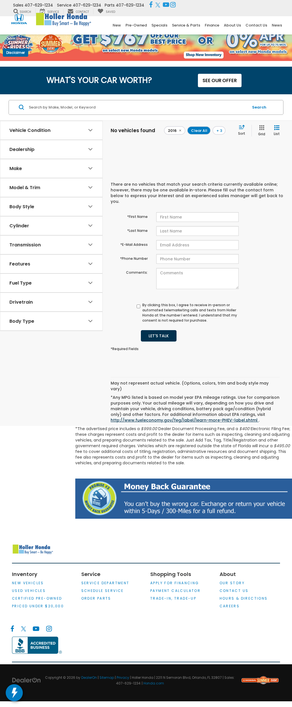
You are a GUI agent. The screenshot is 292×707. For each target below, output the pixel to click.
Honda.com (153, 683)
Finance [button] (212, 25)
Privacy (123, 677)
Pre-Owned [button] (136, 25)
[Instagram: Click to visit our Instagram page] (173, 5)
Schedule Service (102, 590)
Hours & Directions (244, 598)
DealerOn (89, 677)
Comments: (137, 272)
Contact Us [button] (256, 25)
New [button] (117, 25)
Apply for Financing (174, 583)
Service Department (105, 583)
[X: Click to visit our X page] (157, 5)
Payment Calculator (175, 590)
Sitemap (107, 677)
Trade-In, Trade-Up (173, 598)
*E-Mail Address (134, 244)
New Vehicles (28, 583)
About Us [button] (232, 25)
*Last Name (137, 230)
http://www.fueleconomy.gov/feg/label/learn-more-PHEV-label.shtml (185, 420)
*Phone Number (134, 258)
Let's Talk (159, 336)
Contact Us (234, 590)
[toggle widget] (14, 692)
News (277, 25)
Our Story (232, 583)
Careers (230, 606)
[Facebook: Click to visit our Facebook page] (151, 5)
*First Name (137, 216)
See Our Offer (220, 80)
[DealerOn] (26, 680)
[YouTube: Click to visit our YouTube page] (166, 5)
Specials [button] (159, 25)
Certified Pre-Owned (37, 598)
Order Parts (96, 598)
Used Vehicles (29, 590)
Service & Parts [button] (186, 25)
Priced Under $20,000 (38, 606)
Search (259, 107)
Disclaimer (15, 52)
